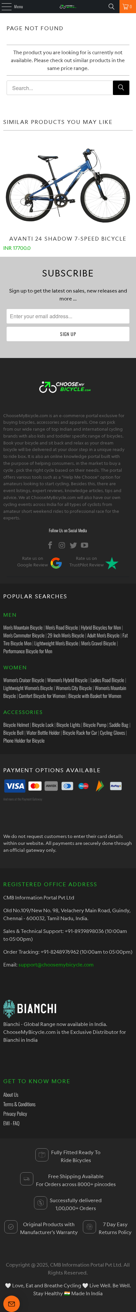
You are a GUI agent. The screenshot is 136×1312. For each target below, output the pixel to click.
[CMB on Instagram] (62, 545)
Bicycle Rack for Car (80, 732)
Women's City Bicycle (74, 687)
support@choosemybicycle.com (56, 964)
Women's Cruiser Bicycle (23, 679)
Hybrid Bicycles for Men (101, 627)
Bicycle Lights (68, 724)
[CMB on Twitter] (73, 545)
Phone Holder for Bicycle (24, 740)
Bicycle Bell (13, 732)
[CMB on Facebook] (50, 545)
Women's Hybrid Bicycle (67, 679)
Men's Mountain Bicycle (23, 627)
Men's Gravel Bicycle (98, 643)
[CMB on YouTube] (85, 545)
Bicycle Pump (94, 724)
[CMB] (68, 6)
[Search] (111, 6)
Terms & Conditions (19, 1104)
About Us (10, 1094)
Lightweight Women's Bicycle (28, 687)
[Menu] (3, 6)
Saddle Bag (118, 724)
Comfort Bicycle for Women (42, 695)
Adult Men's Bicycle (103, 635)
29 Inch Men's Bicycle (66, 635)
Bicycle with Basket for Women (94, 695)
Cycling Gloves (112, 732)
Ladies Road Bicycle (107, 679)
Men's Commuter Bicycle (24, 635)
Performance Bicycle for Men (27, 651)
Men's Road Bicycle (62, 627)
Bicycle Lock (42, 724)
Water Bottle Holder (43, 732)
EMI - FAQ (11, 1123)
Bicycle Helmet (16, 724)
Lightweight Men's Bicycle (56, 643)
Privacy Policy (15, 1113)
